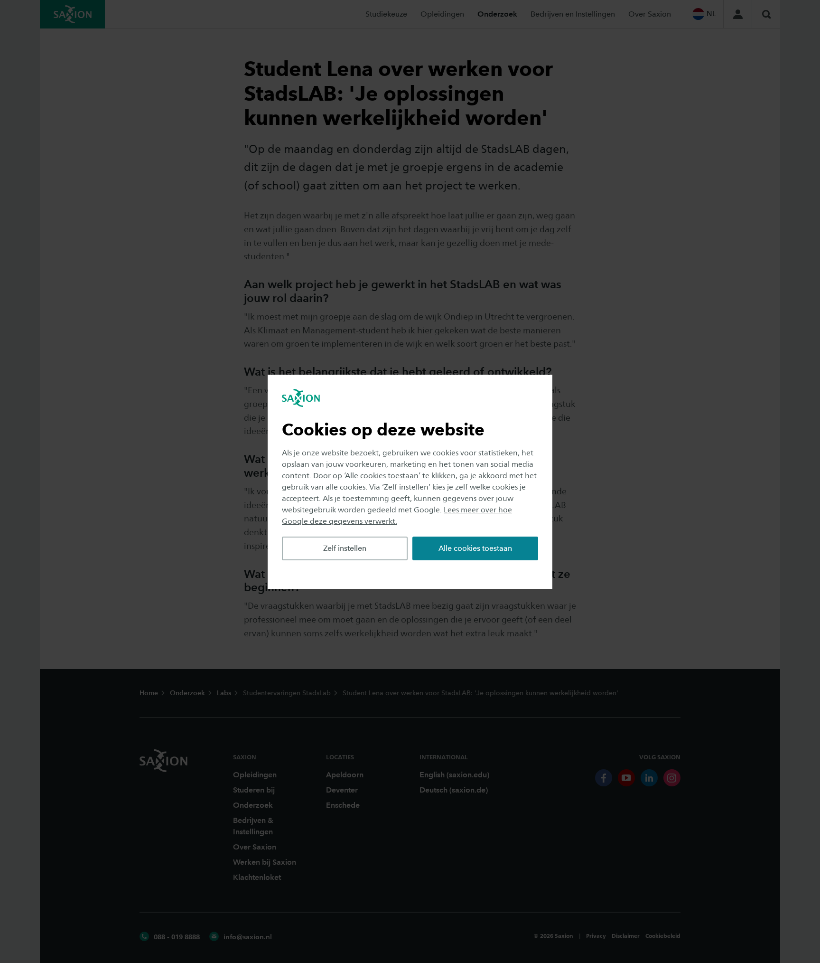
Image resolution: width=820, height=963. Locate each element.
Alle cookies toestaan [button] (475, 548)
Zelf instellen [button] (344, 548)
